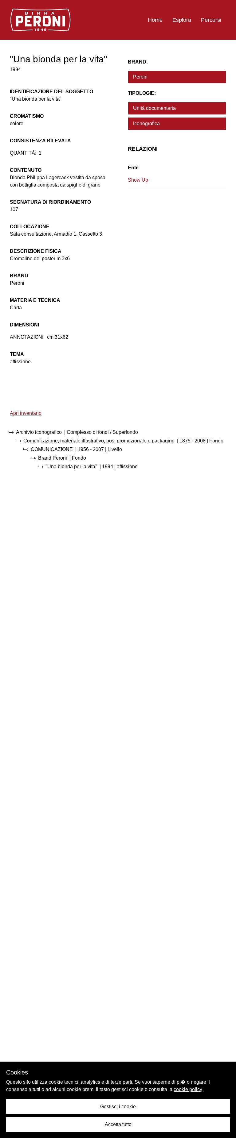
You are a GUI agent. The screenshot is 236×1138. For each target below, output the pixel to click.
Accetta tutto (118, 1124)
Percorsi (211, 20)
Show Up (138, 180)
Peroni (140, 76)
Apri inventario (25, 413)
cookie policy (188, 1089)
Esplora (181, 20)
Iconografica (146, 123)
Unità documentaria (154, 108)
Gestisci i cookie (118, 1106)
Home (155, 20)
